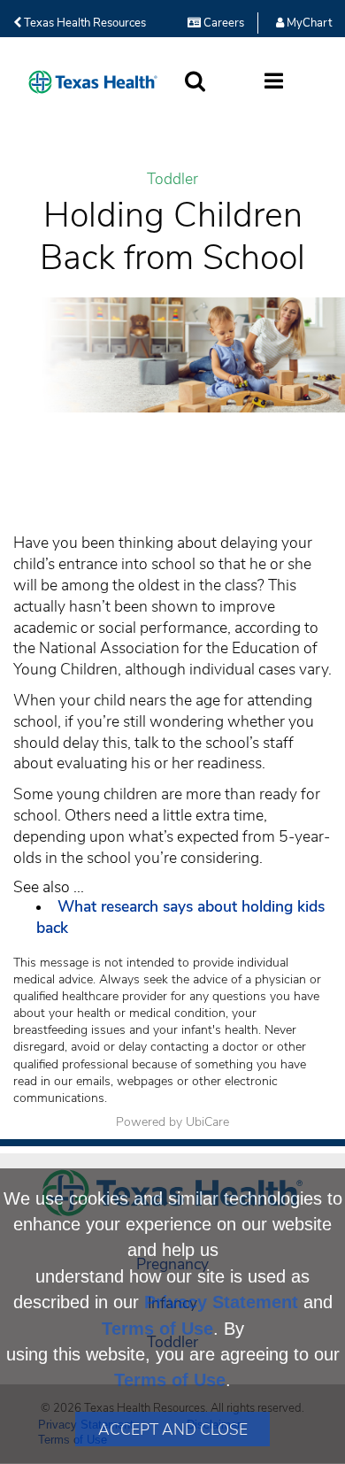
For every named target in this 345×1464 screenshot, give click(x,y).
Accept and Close (173, 1429)
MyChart (308, 23)
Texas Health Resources (83, 23)
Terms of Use (157, 1328)
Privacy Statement (221, 1302)
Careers (222, 23)
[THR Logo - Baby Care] (93, 82)
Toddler (172, 179)
